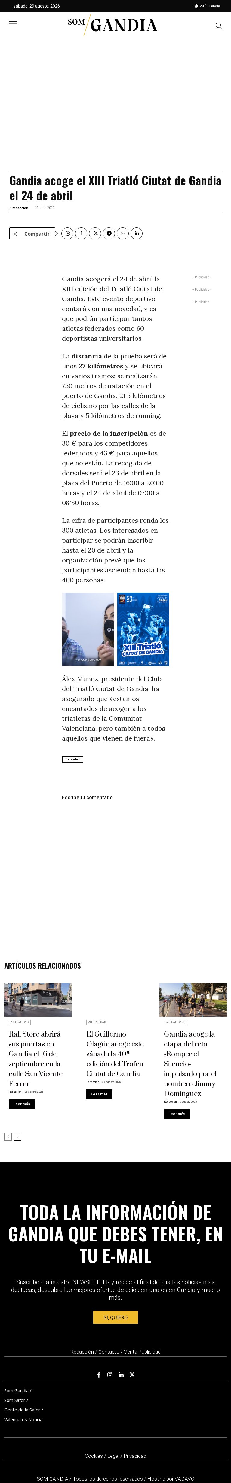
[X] (95, 233)
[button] (219, 27)
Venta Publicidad (142, 1352)
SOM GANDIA (53, 1479)
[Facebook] (81, 233)
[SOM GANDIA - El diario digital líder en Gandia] (113, 25)
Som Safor (14, 1400)
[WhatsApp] (67, 233)
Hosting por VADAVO (170, 1479)
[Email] (123, 233)
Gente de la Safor (22, 1410)
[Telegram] (109, 233)
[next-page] (17, 1137)
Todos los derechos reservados (108, 1479)
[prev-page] (8, 1137)
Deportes (72, 759)
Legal (113, 1456)
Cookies (94, 1456)
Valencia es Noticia (23, 1419)
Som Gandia (16, 1390)
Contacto (108, 1352)
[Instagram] (110, 1375)
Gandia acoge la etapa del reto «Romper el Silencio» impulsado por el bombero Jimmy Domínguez (190, 1064)
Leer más (21, 1104)
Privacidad (135, 1456)
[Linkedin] (137, 233)
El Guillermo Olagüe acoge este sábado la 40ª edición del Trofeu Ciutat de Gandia (115, 1054)
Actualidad (20, 1022)
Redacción (20, 208)
